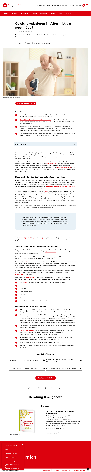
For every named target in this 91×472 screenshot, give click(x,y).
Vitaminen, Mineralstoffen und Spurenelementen (60, 186)
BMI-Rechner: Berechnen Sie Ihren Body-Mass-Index (24, 360)
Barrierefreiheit (66, 470)
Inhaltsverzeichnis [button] (21, 144)
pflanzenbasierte (50, 252)
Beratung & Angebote (24, 103)
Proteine (45, 191)
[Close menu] (22, 445)
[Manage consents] (88, 469)
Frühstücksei (19, 274)
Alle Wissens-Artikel (44, 378)
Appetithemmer (25, 239)
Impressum (56, 470)
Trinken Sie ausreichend (27, 330)
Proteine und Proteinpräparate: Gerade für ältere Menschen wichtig (60, 360)
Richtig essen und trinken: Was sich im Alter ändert (61, 368)
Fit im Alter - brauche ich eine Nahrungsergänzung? (24, 368)
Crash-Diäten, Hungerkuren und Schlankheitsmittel (35, 120)
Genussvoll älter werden (63, 167)
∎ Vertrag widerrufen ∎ (80, 470)
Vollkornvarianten (29, 262)
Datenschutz (46, 470)
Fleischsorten (30, 277)
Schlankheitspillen (39, 239)
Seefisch (26, 282)
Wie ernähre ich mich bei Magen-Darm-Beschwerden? (60, 412)
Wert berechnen (51, 164)
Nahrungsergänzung (24, 237)
